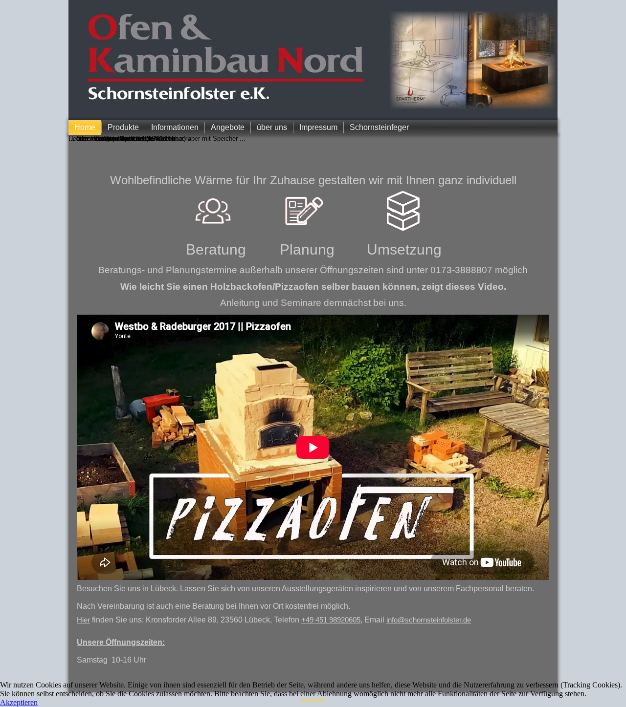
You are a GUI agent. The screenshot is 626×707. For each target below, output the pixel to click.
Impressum (318, 127)
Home (84, 127)
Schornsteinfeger (379, 127)
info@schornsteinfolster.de (428, 620)
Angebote (228, 127)
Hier (83, 620)
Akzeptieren (19, 702)
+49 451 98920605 (330, 620)
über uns (272, 127)
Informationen (175, 127)
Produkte (123, 127)
